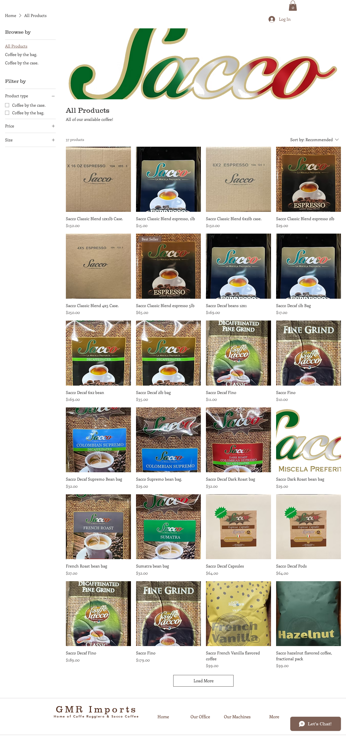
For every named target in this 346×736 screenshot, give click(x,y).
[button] (293, 6)
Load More (204, 680)
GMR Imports (96, 709)
